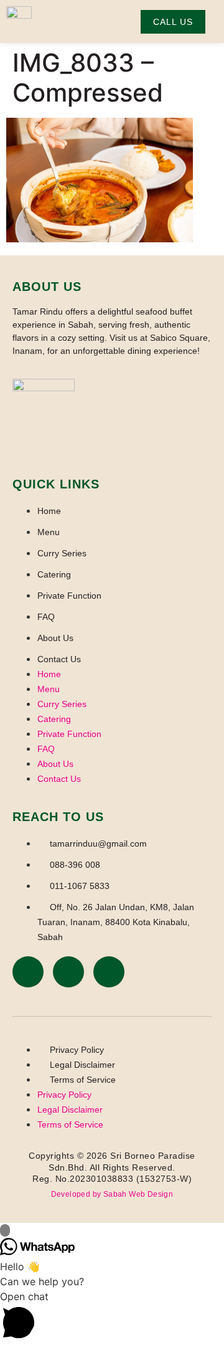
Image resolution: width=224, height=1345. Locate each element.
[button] (112, 1317)
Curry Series (61, 553)
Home (49, 511)
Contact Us (59, 659)
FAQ (46, 617)
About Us (55, 638)
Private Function (69, 596)
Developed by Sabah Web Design (112, 1194)
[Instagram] (68, 971)
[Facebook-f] (28, 971)
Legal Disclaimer (82, 1065)
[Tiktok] (108, 971)
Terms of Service (83, 1080)
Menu (48, 532)
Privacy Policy (77, 1050)
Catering (54, 574)
